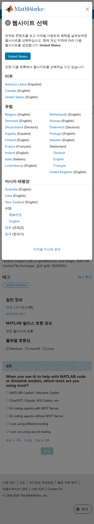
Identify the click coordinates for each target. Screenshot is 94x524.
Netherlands (58, 114)
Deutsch (59, 153)
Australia (11, 189)
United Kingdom (61, 172)
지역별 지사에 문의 (47, 249)
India (8, 195)
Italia (8, 159)
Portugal (56, 133)
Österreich (57, 127)
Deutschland (14, 127)
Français (59, 165)
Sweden (55, 140)
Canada (10, 90)
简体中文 (15, 215)
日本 (8, 227)
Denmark (11, 121)
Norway (55, 121)
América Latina (16, 84)
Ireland (10, 153)
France (10, 146)
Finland (10, 140)
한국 (8, 234)
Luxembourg (14, 165)
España (10, 133)
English (58, 159)
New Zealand (14, 202)
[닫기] (87, 9)
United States (14, 97)
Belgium (11, 114)
